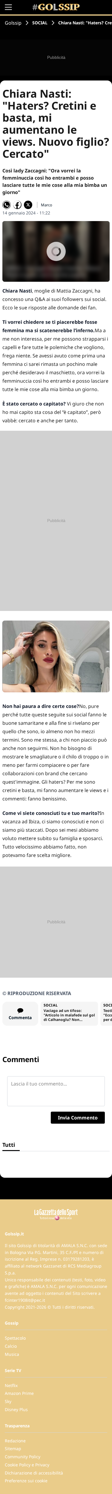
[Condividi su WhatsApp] (6, 205)
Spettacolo (15, 1338)
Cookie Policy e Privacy (27, 1465)
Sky (8, 1401)
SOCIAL (39, 23)
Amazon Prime (19, 1393)
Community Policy (22, 1456)
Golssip (13, 23)
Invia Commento (78, 1117)
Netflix (11, 1385)
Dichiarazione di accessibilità (34, 1473)
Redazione (15, 1441)
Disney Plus (16, 1409)
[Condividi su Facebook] (17, 205)
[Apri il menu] (8, 7)
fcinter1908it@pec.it (25, 1300)
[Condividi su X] (28, 205)
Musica (12, 1354)
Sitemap (13, 1448)
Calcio (11, 1346)
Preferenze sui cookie (26, 1480)
